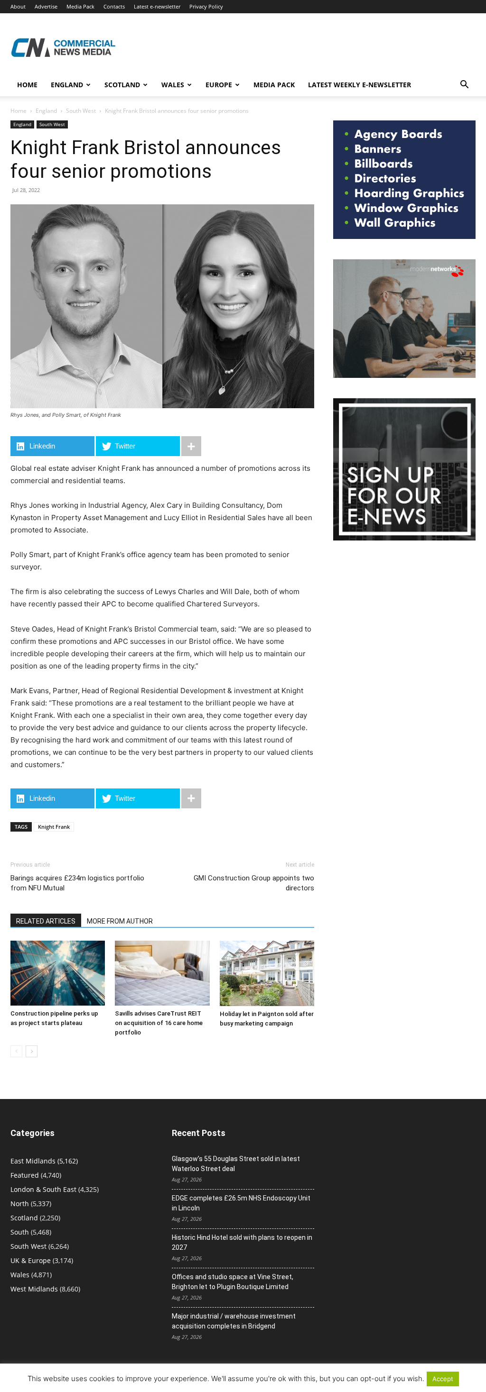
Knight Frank (54, 826)
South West (81, 111)
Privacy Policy (206, 6)
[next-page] (31, 1051)
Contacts (114, 6)
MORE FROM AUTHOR (120, 921)
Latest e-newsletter (157, 6)
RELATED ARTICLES (45, 921)
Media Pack (80, 6)
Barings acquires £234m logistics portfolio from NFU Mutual (77, 883)
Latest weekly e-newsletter (359, 84)
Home (27, 84)
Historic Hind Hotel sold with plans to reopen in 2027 (242, 1242)
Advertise (46, 6)
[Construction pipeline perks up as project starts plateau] (57, 973)
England (46, 111)
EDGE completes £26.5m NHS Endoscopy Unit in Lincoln (241, 1203)
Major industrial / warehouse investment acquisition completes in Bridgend (234, 1321)
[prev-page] (16, 1051)
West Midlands (34, 1288)
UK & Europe (30, 1260)
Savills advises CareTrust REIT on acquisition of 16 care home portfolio (159, 1023)
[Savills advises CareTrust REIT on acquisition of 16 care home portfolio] (162, 973)
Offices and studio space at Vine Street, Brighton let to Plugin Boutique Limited (232, 1282)
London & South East (43, 1189)
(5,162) (44, 1160)
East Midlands (33, 1160)
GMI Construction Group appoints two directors (254, 883)
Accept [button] (442, 1379)
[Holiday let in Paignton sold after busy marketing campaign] (267, 973)
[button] (464, 85)
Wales (172, 84)
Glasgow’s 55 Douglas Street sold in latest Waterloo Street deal (236, 1163)
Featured (24, 1175)
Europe (219, 84)
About (18, 6)
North (19, 1203)
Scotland (122, 84)
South (19, 1231)
